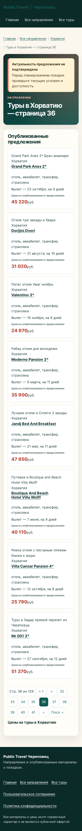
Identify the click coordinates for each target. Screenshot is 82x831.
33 (12, 702)
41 (33, 712)
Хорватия (57, 39)
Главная (12, 20)
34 (23, 702)
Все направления (39, 20)
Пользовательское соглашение (29, 794)
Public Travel (29, 7)
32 (62, 691)
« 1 (41, 691)
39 (12, 712)
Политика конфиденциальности (30, 806)
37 (54, 702)
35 (33, 702)
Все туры (66, 20)
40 (23, 712)
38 (64, 702)
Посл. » (57, 712)
